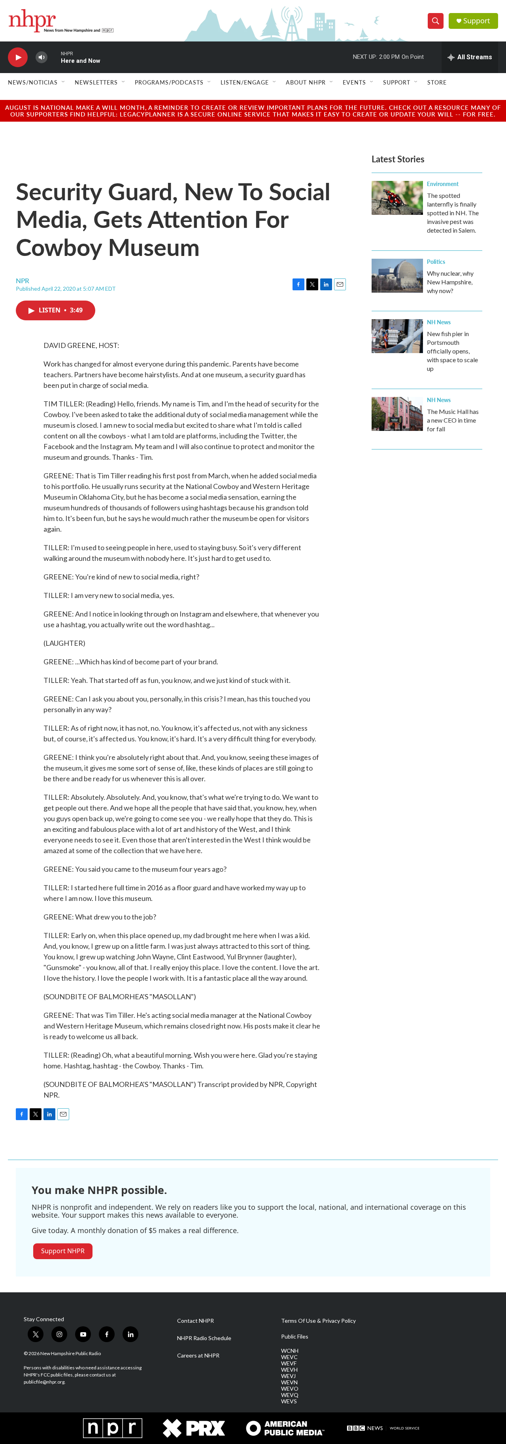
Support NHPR (63, 1251)
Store (437, 82)
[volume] (41, 57)
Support (476, 21)
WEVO (289, 1389)
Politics (436, 261)
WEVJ (288, 1376)
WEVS (289, 1401)
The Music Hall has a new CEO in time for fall (453, 420)
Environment (443, 184)
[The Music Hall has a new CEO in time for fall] (397, 414)
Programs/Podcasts (169, 82)
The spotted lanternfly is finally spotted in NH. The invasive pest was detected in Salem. (453, 213)
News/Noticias (33, 82)
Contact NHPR (195, 1321)
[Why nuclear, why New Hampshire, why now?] (397, 276)
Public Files (294, 1336)
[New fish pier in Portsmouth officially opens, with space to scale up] (397, 336)
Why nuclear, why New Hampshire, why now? (450, 281)
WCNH (289, 1351)
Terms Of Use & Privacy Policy (318, 1321)
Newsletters (96, 82)
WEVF (288, 1363)
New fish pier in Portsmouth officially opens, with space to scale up (452, 351)
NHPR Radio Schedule (204, 1338)
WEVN (289, 1382)
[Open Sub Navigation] (63, 82)
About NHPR (306, 82)
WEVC (289, 1357)
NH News (439, 322)
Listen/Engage (245, 82)
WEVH (289, 1370)
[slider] (54, 57)
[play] (17, 57)
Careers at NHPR (198, 1355)
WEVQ (289, 1395)
